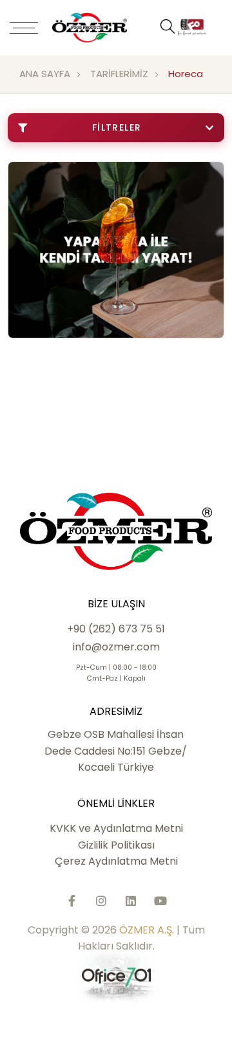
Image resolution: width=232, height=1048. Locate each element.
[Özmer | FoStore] (192, 28)
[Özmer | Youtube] (160, 900)
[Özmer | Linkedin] (130, 900)
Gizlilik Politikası (116, 845)
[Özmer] (105, 27)
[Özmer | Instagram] (101, 900)
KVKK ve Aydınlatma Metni (116, 828)
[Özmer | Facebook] (71, 900)
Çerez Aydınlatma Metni (116, 861)
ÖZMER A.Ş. (146, 930)
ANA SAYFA (44, 73)
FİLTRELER (117, 127)
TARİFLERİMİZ (119, 73)
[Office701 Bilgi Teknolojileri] (116, 977)
